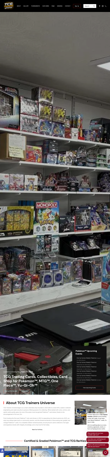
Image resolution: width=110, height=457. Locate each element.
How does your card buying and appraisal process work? (96, 440)
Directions (25, 391)
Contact (67, 6)
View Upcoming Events (89, 387)
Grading (59, 6)
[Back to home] (8, 6)
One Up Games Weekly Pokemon (87, 358)
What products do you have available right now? (95, 434)
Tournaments (35, 6)
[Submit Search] (94, 6)
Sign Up (77, 6)
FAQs (53, 6)
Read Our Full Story (37, 429)
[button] (105, 452)
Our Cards (45, 6)
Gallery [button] (26, 6)
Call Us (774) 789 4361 (11, 391)
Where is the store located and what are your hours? (96, 445)
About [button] (19, 6)
